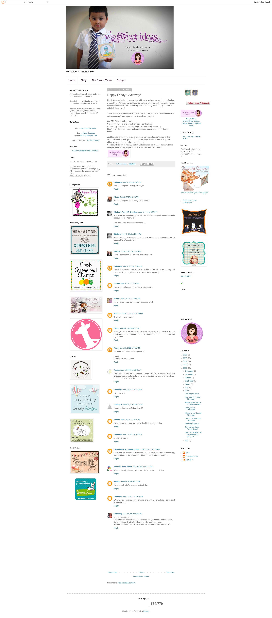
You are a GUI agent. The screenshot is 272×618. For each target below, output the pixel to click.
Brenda (117, 251)
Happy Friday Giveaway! (190, 409)
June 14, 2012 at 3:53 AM (132, 514)
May (187, 441)
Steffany (117, 234)
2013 (185, 365)
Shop (84, 81)
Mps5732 (117, 313)
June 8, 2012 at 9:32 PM (147, 212)
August (188, 384)
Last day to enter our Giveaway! (193, 419)
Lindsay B (118, 405)
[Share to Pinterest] (152, 164)
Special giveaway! (192, 424)
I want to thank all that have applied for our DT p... (193, 434)
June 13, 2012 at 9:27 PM (130, 482)
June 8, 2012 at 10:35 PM (131, 251)
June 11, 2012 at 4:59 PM (129, 328)
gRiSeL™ (189, 460)
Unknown (118, 182)
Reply (116, 189)
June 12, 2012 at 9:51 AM (130, 348)
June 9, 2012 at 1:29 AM (130, 284)
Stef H (116, 328)
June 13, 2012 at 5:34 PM (130, 420)
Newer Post (112, 572)
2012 (185, 368)
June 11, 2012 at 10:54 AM (132, 313)
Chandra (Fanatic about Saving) (126, 449)
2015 (185, 358)
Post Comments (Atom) (126, 583)
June (187, 391)
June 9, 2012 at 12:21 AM (132, 266)
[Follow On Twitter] (187, 95)
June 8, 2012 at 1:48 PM (131, 182)
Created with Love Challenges (190, 201)
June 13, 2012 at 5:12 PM (133, 405)
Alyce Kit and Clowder (123, 467)
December (189, 371)
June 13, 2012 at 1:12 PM (132, 390)
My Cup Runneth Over (88, 135)
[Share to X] (146, 164)
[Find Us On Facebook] (195, 95)
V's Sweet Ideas (93, 140)
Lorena (117, 284)
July (187, 388)
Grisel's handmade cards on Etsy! (85, 151)
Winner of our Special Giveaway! (193, 414)
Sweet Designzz (88, 133)
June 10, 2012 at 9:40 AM (130, 299)
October (188, 378)
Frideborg (118, 514)
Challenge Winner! (192, 394)
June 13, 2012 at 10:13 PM (132, 497)
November (189, 374)
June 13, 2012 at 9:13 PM (142, 467)
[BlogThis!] (144, 164)
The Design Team (102, 81)
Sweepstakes (186, 276)
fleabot (117, 370)
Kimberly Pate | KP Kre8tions (126, 212)
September (189, 381)
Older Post (170, 572)
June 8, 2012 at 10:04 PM (131, 234)
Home (72, 81)
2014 (185, 362)
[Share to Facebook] (149, 164)
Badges (121, 81)
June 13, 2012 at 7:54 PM (150, 449)
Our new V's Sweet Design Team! (192, 428)
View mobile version (141, 577)
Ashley (117, 420)
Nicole (116, 197)
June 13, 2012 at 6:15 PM (132, 434)
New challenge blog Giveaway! (192, 398)
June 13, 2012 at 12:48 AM (130, 370)
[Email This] (141, 164)
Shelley (117, 482)
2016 (185, 355)
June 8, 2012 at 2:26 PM (129, 197)
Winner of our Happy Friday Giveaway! (193, 403)
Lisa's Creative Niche (88, 128)
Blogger (146, 611)
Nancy (117, 299)
